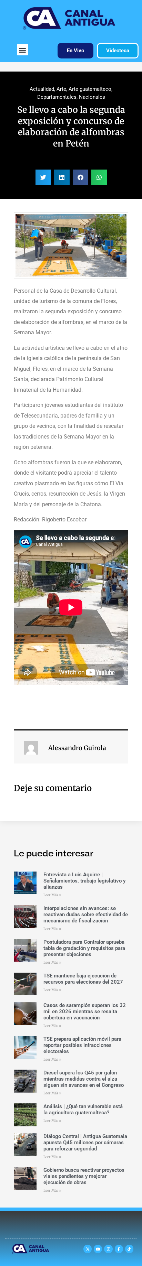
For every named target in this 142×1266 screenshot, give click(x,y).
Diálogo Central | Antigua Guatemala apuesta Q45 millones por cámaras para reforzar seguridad (85, 1142)
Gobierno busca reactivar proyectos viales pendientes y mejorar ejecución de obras (83, 1176)
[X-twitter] (87, 1249)
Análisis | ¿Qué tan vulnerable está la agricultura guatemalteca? (83, 1109)
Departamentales (57, 97)
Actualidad (42, 89)
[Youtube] (98, 1249)
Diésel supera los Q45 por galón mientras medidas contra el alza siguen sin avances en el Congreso (83, 1079)
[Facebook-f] (119, 1249)
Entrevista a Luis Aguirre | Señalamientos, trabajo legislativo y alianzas (84, 881)
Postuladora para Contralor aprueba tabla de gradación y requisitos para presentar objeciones (84, 948)
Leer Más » (52, 895)
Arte (61, 89)
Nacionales (92, 97)
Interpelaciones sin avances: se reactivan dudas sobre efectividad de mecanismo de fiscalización (85, 914)
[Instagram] (108, 1249)
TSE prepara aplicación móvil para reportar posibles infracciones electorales (82, 1045)
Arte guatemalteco (90, 89)
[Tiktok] (129, 1249)
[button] (22, 49)
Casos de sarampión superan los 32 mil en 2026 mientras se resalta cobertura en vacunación (84, 1011)
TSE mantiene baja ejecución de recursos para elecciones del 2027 (83, 979)
